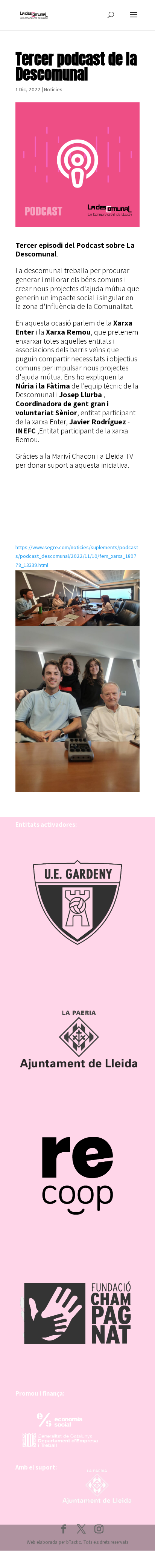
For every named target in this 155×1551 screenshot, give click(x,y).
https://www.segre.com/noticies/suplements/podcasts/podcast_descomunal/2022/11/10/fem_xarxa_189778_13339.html (76, 556)
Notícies (53, 89)
